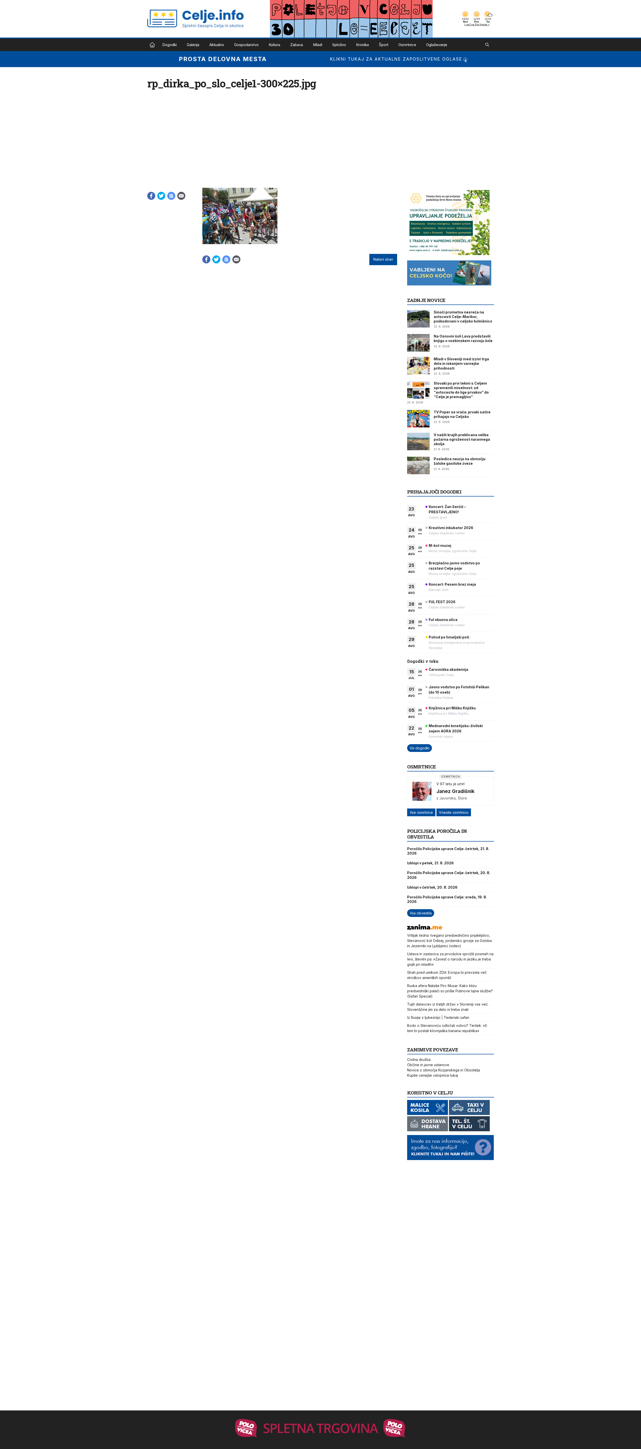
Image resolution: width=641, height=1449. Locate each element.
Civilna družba (419, 1059)
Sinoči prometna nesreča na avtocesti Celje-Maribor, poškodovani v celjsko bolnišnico (463, 316)
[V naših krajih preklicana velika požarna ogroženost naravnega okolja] (418, 441)
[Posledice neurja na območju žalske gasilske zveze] (418, 465)
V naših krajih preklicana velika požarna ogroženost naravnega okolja (462, 439)
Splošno (339, 44)
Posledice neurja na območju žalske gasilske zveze (460, 461)
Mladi (317, 44)
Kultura (274, 44)
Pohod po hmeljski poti (449, 637)
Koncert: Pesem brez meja (452, 584)
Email (181, 196)
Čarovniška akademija (448, 669)
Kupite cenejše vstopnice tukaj (432, 1075)
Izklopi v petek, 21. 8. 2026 (430, 863)
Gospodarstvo (246, 44)
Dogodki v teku (422, 661)
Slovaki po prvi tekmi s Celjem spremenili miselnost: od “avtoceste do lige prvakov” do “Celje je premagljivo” (461, 390)
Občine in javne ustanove (428, 1065)
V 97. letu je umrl (450, 784)
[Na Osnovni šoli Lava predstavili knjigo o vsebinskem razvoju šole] (418, 343)
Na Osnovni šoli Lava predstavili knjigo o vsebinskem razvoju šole (463, 338)
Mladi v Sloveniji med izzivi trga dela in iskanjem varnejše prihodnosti (461, 363)
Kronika (362, 44)
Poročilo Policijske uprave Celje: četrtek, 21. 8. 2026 (448, 851)
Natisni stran (383, 259)
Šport (383, 44)
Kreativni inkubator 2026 (451, 528)
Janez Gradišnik (455, 791)
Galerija (193, 44)
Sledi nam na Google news (171, 196)
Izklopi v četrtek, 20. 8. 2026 (432, 887)
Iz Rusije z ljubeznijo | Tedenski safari (438, 1017)
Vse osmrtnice (421, 812)
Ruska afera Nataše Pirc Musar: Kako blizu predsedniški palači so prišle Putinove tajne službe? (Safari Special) (450, 991)
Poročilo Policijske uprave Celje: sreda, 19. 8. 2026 (447, 899)
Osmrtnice (407, 44)
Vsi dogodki (419, 748)
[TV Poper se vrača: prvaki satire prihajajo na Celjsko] (418, 418)
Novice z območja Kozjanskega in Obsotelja (443, 1070)
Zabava (296, 44)
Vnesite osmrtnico (453, 812)
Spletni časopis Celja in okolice (152, 45)
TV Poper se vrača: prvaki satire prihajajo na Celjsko (462, 414)
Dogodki (169, 44)
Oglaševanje (436, 44)
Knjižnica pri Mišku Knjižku (452, 708)
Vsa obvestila (421, 913)
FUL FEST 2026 (442, 602)
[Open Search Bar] (487, 45)
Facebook (151, 196)
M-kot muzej (440, 545)
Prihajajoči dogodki (434, 492)
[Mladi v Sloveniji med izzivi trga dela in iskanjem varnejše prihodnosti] (418, 365)
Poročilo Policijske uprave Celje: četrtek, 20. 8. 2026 (448, 875)
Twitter (161, 196)
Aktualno (216, 44)
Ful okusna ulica (443, 619)
